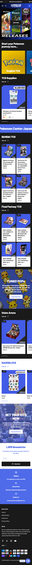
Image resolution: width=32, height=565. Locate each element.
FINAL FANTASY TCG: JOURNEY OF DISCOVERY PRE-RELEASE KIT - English (23, 233)
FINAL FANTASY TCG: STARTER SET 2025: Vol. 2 (8, 260)
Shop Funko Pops (16, 296)
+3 (12, 117)
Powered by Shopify (15, 560)
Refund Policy (5, 515)
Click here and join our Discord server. (16, 490)
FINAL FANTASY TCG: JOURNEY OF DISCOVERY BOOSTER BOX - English (8, 233)
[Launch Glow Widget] (27, 560)
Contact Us (5, 518)
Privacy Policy (5, 521)
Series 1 (4, 396)
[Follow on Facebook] (3, 541)
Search (3, 512)
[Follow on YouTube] (15, 541)
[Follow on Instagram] (11, 541)
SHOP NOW (16, 22)
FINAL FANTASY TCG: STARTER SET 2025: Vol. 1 (23, 260)
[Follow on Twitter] (7, 541)
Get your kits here (16, 431)
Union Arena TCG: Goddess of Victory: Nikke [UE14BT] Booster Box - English (23, 194)
